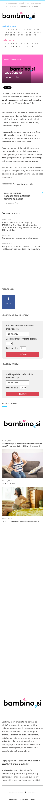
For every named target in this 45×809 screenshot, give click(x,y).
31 (11, 34)
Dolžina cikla (12, 348)
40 (35, 34)
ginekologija (25, 6)
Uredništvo (13, 799)
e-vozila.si (16, 780)
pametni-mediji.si (31, 780)
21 (22, 31)
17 (11, 31)
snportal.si (20, 773)
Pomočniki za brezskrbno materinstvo (20, 238)
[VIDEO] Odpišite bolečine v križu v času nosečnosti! (21, 521)
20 (19, 31)
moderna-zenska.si (23, 777)
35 (22, 34)
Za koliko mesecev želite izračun (21, 338)
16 (8, 31)
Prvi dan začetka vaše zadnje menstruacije (20, 327)
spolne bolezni (12, 6)
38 (30, 34)
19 (17, 31)
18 (14, 31)
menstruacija (24, 3)
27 (38, 31)
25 (33, 31)
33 (17, 34)
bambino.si (7, 777)
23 (27, 31)
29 (6, 34)
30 (8, 34)
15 (6, 31)
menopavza (36, 3)
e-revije (35, 6)
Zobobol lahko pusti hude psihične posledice (17, 197)
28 (41, 31)
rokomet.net (8, 773)
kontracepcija (11, 3)
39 (33, 34)
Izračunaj (22, 354)
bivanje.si (32, 773)
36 (25, 34)
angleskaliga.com (10, 770)
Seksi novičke (15, 59)
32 (14, 34)
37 (27, 34)
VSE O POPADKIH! (8, 484)
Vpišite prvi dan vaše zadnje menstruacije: (19, 376)
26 (35, 31)
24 (30, 31)
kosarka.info (26, 770)
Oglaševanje (23, 799)
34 (19, 34)
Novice (7, 59)
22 (25, 31)
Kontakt (32, 799)
